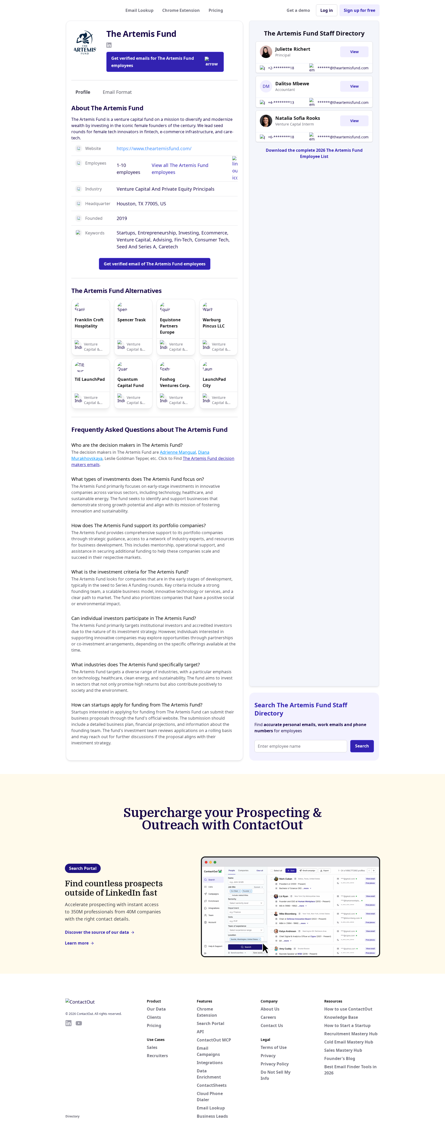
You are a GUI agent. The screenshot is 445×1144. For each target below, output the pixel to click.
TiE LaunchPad (90, 379)
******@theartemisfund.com (343, 67)
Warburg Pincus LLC (214, 323)
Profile (82, 92)
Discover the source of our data (97, 932)
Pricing (216, 10)
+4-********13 (281, 102)
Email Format (117, 92)
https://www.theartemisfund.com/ (154, 148)
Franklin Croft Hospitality (89, 323)
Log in (326, 10)
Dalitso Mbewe (292, 83)
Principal (282, 55)
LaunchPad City (214, 382)
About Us (270, 1009)
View (354, 51)
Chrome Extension (181, 10)
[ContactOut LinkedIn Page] (68, 1066)
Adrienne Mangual (178, 452)
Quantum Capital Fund (130, 382)
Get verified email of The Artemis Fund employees (155, 264)
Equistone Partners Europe (170, 326)
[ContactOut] (90, 10)
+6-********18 (281, 136)
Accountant (285, 89)
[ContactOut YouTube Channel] (79, 1066)
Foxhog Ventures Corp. (175, 382)
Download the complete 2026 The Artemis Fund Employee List (314, 153)
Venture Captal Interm (294, 124)
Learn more (77, 943)
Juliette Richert (292, 49)
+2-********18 (281, 67)
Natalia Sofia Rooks (297, 118)
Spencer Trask (131, 320)
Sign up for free (359, 10)
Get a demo (298, 10)
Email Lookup (139, 10)
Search (362, 746)
